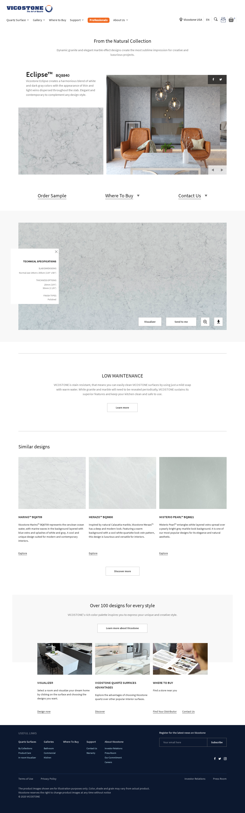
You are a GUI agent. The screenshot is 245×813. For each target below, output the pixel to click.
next (222, 170)
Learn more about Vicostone (122, 628)
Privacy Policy (48, 778)
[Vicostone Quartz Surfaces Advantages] (122, 659)
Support (91, 741)
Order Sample (52, 195)
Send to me (181, 321)
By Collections (25, 748)
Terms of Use (25, 778)
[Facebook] (213, 79)
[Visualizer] (64, 659)
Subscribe (217, 742)
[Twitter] (220, 79)
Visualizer (150, 321)
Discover (100, 711)
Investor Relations (113, 748)
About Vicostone (114, 741)
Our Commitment (113, 757)
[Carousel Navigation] (217, 168)
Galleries (49, 741)
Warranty (91, 752)
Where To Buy (71, 741)
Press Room (110, 752)
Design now (44, 711)
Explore (22, 553)
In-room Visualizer (27, 757)
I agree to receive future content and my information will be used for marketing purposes (106, 347)
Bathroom (49, 748)
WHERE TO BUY (163, 683)
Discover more (122, 571)
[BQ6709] (52, 483)
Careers (108, 762)
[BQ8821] (193, 483)
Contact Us (188, 711)
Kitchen (47, 757)
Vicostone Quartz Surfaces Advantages (115, 685)
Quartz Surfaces (27, 741)
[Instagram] (225, 758)
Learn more (122, 407)
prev (212, 170)
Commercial (50, 752)
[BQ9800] (122, 483)
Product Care (24, 752)
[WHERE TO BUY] (180, 659)
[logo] (29, 8)
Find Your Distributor (165, 711)
